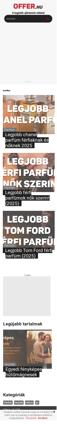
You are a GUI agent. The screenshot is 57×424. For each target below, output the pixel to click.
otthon (29, 402)
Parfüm (8, 402)
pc (37, 402)
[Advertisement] (28, 52)
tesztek (19, 402)
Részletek (31, 418)
